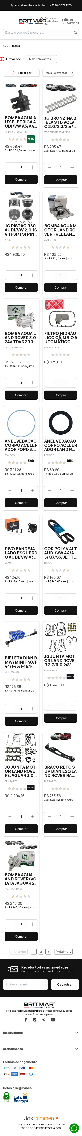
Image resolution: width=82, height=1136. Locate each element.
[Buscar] (75, 32)
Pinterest (44, 1020)
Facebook (25, 1020)
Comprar (21, 179)
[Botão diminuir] (10, 167)
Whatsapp (74, 1128)
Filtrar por (24, 73)
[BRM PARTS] (70, 677)
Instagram (34, 1020)
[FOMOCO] (31, 461)
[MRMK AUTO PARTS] (31, 139)
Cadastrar (65, 984)
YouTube (53, 1020)
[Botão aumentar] (33, 167)
